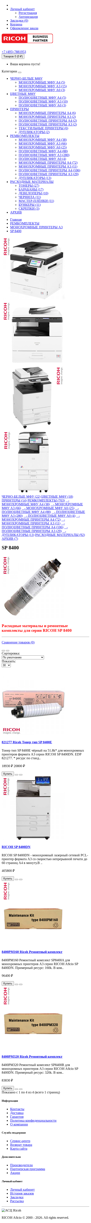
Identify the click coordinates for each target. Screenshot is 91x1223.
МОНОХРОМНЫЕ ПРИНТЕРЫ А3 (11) (48, 166)
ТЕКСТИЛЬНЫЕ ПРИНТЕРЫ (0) (43, 128)
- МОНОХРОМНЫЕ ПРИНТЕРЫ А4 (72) (41, 517)
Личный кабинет (22, 1189)
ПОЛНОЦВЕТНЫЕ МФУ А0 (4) (42, 159)
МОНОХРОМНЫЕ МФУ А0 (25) (43, 147)
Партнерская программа (27, 1169)
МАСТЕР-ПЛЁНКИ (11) (36, 201)
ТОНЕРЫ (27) (29, 185)
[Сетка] (7, 650)
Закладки (16, 1197)
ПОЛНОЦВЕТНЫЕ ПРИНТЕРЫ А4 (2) (48, 120)
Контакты (17, 1109)
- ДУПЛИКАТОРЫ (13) (34, 533)
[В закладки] (16, 774)
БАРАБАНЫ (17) (31, 189)
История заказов (22, 1193)
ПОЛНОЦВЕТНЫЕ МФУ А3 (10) (43, 101)
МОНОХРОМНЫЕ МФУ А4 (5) (42, 82)
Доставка (16, 1113)
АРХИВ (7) (10, 538)
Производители (21, 1165)
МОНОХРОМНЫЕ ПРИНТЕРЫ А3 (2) (47, 117)
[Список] (3, 650)
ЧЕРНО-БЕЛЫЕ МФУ (26, 78)
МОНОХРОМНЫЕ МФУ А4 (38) (43, 139)
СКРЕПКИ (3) (29, 208)
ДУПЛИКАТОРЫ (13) (35, 178)
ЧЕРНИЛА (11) (30, 197)
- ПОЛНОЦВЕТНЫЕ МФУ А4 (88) (40, 510)
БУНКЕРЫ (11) (30, 204)
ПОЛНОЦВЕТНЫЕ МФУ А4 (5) (42, 97)
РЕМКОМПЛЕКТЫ (24, 136)
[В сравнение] (20, 774)
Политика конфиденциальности (33, 1120)
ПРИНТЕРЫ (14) (14, 500)
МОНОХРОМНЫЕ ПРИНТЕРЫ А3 (36, 227)
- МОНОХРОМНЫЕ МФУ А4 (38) (35, 502)
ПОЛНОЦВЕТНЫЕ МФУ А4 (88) (43, 151)
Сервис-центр (20, 1141)
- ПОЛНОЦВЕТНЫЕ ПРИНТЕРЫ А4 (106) (33, 525)
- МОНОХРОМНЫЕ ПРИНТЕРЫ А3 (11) (33, 521)
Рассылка (17, 1201)
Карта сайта (18, 1148)
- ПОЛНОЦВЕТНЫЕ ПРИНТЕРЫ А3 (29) (35, 529)
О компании (19, 1124)
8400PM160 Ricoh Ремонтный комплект (32, 952)
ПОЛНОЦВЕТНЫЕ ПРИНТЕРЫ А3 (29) (49, 174)
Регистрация (28, 13)
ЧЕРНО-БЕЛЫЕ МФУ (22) (21, 496)
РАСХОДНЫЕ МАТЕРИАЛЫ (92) (60, 535)
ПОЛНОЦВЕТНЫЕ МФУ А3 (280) (44, 155)
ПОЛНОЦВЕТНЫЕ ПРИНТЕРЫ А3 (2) (48, 124)
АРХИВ (16, 212)
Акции (15, 1173)
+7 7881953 (14, 52)
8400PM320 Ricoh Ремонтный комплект (32, 1056)
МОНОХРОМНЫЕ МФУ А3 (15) (43, 86)
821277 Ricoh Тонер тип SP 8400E (27, 742)
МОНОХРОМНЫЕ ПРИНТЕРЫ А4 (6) (47, 113)
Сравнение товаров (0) (18, 642)
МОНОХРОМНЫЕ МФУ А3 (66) (43, 143)
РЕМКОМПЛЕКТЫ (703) (46, 500)
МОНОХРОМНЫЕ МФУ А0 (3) (42, 90)
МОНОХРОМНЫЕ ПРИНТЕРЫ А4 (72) (48, 162)
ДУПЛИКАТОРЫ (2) (34, 132)
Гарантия (16, 1116)
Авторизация (28, 16)
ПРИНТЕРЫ (19, 109)
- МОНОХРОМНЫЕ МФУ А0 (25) (48, 508)
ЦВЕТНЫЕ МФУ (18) (57, 496)
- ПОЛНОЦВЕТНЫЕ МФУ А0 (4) (49, 515)
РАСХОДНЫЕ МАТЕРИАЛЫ (32, 182)
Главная (16, 219)
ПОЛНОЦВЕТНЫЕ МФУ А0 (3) (42, 105)
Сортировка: (11, 653)
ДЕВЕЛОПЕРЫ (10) (33, 193)
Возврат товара (21, 1145)
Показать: (9, 661)
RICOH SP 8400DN (16, 847)
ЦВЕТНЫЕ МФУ (23, 94)
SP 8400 (15, 231)
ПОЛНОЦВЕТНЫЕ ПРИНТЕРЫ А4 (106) (49, 170)
